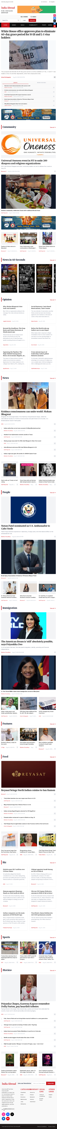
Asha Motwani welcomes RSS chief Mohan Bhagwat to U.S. (20, 447)
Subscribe (32, 20)
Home (5, 25)
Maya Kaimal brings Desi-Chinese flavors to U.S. (17, 804)
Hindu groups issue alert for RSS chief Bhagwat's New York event (22, 441)
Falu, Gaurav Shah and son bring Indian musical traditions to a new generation (26, 1018)
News (14, 25)
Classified (23, 1092)
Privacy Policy (51, 1126)
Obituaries (23, 1104)
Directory (23, 1097)
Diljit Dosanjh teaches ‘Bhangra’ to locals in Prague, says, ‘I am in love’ (24, 1044)
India (22, 25)
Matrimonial (24, 1099)
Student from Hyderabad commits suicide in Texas (18, 434)
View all (52, 127)
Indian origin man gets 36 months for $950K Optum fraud (20, 453)
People (44, 25)
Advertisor (32, 1101)
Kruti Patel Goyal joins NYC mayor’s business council (17, 94)
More (50, 25)
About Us (32, 1092)
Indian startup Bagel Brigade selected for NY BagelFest (19, 811)
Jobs (22, 1101)
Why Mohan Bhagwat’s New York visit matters (15, 103)
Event (22, 1094)
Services (45, 1)
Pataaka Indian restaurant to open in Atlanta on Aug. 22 (19, 817)
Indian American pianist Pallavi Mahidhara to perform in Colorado (22, 1031)
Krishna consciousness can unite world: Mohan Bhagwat (18, 90)
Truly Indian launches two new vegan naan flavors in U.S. (20, 798)
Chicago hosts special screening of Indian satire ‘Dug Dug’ (20, 1024)
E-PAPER (25, 17)
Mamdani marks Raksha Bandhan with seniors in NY (17, 85)
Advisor (32, 1099)
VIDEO (34, 17)
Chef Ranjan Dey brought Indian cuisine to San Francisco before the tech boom (26, 823)
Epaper (50, 1094)
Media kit (32, 1097)
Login (24, 20)
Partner (32, 1094)
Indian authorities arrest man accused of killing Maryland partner (22, 428)
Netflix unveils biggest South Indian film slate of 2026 (19, 1037)
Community (33, 25)
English (52, 1)
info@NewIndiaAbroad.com (8, 1109)
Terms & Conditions (42, 1126)
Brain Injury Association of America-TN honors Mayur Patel (19, 99)
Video (50, 1097)
